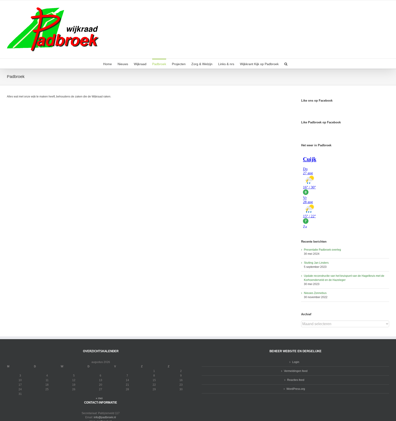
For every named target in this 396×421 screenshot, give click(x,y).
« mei (99, 398)
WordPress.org (295, 389)
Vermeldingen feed (296, 371)
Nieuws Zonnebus (315, 293)
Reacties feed (295, 380)
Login (295, 362)
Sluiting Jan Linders (316, 262)
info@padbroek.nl (105, 417)
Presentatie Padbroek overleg (322, 249)
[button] (285, 64)
